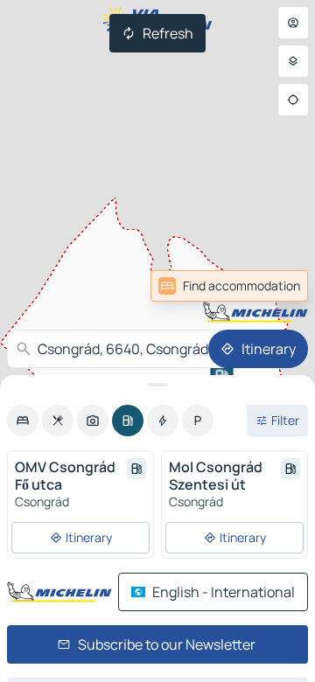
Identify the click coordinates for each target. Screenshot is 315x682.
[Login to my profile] (293, 22)
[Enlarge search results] (157, 384)
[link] (229, 286)
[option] (22, 420)
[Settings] (293, 61)
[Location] (293, 99)
